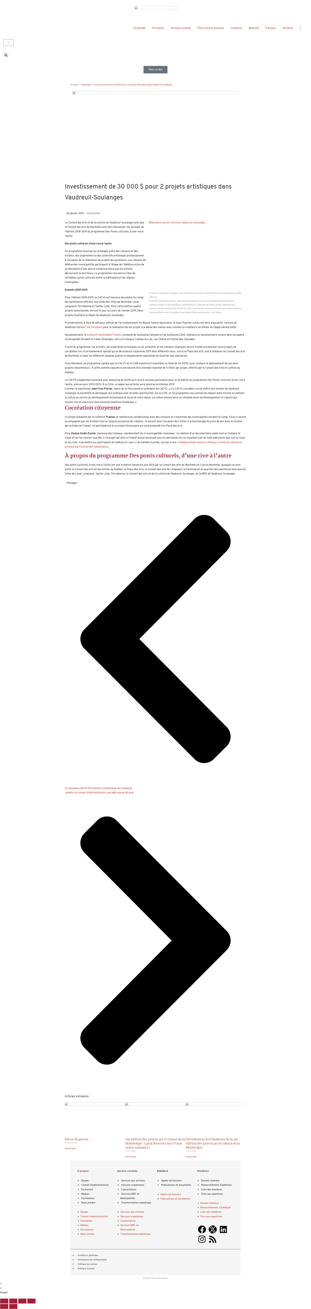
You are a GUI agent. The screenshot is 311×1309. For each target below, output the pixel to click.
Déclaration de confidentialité (92, 1260)
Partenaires (87, 1198)
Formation (158, 28)
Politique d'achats (86, 1268)
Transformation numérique (136, 1202)
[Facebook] (202, 1229)
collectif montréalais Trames (104, 335)
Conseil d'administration (95, 1185)
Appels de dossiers (171, 1180)
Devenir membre (210, 1180)
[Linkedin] (223, 1229)
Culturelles (93, 213)
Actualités (139, 28)
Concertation (128, 1189)
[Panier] (8, 42)
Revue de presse (76, 1139)
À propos (270, 28)
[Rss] (213, 1239)
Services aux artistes (133, 1180)
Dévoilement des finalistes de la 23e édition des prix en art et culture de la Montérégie (213, 1143)
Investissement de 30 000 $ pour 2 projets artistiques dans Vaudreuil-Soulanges (133, 85)
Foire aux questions (212, 1194)
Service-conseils (127, 1171)
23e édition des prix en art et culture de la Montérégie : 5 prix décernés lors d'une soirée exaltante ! (155, 1143)
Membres (287, 28)
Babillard (254, 28)
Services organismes (132, 1185)
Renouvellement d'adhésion (216, 1185)
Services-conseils (181, 28)
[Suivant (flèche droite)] (13, 1306)
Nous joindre (88, 1202)
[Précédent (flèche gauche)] (4, 1306)
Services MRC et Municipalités (129, 1196)
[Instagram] (202, 1239)
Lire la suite (70, 1148)
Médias (85, 1194)
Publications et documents (176, 1185)
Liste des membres (211, 1189)
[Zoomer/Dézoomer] (4, 1301)
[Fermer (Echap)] (31, 1301)
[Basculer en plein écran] (13, 1301)
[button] (6, 55)
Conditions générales (88, 1255)
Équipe (85, 1180)
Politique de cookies (87, 1264)
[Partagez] (22, 1301)
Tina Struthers (93, 327)
